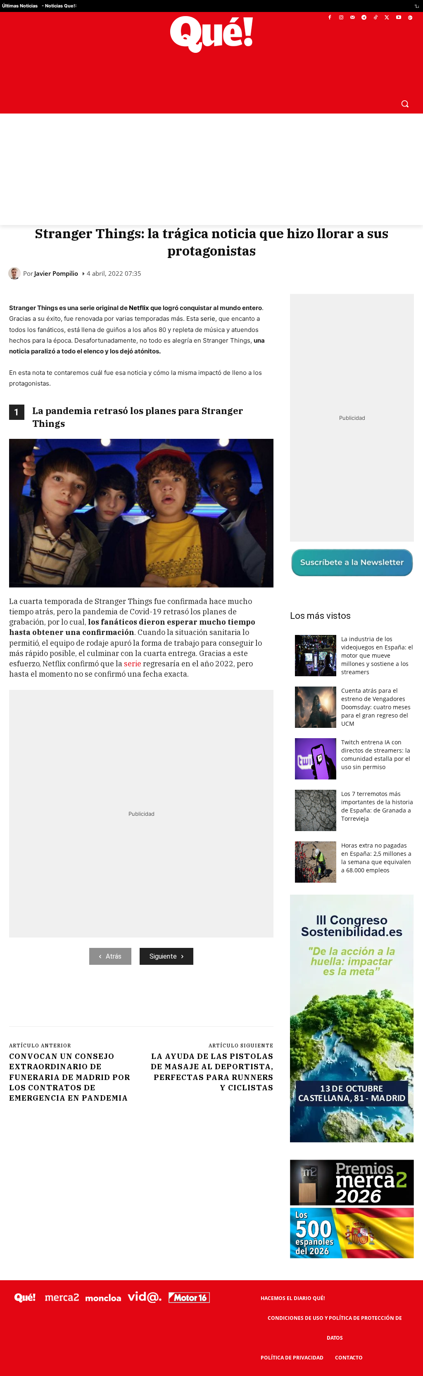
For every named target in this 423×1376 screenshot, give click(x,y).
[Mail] (352, 18)
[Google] (410, 18)
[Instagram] (341, 18)
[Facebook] (330, 18)
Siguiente (163, 956)
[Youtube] (398, 18)
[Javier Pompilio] (15, 273)
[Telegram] (364, 18)
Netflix (139, 308)
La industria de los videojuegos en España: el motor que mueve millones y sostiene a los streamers (377, 655)
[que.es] (211, 34)
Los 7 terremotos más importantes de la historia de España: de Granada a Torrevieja (377, 806)
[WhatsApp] (133, 998)
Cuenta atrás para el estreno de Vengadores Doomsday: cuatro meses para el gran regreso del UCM (376, 707)
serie (207, 318)
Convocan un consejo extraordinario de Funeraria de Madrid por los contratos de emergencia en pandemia (69, 1077)
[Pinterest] (114, 998)
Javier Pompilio (56, 273)
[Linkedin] (171, 998)
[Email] (190, 998)
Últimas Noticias (20, 6)
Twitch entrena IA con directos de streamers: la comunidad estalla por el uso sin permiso (375, 754)
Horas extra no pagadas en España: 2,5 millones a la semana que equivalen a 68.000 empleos (376, 857)
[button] (405, 104)
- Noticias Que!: (59, 6)
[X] (387, 18)
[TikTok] (375, 18)
